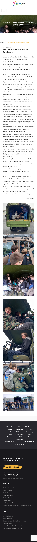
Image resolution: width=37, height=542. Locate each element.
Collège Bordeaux (9, 498)
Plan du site (19, 478)
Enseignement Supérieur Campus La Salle (17, 505)
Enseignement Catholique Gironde (14, 521)
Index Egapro (7, 523)
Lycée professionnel (9, 503)
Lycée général (7, 500)
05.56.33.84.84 (12, 467)
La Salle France (8, 516)
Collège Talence (8, 495)
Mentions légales (8, 478)
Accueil (2, 42)
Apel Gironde (7, 518)
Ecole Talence (7, 490)
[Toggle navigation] (3, 10)
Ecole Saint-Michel (9, 488)
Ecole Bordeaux (8, 493)
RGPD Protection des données (13, 526)
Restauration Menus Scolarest (13, 528)
